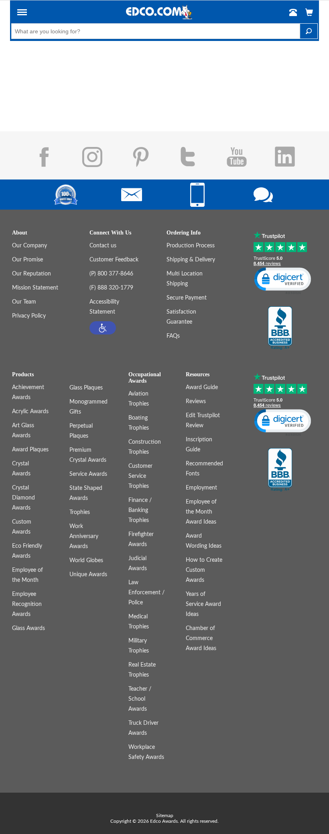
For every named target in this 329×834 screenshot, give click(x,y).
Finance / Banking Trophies (140, 510)
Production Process (191, 246)
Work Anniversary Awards (83, 536)
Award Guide (202, 387)
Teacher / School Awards (139, 699)
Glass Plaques (86, 388)
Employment (201, 488)
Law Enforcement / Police (146, 593)
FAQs (173, 336)
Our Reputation (31, 274)
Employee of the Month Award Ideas (201, 512)
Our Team (24, 302)
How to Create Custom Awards (204, 570)
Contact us (102, 246)
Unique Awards (88, 574)
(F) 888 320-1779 (111, 288)
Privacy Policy (29, 316)
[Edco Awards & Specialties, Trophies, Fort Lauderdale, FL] (280, 328)
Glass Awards (28, 628)
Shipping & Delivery (191, 260)
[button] (22, 13)
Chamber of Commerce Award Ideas (201, 638)
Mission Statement (35, 288)
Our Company (29, 246)
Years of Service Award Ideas (203, 604)
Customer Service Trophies (140, 476)
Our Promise (27, 260)
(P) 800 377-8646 (111, 274)
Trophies (79, 512)
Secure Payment (187, 298)
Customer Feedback (113, 260)
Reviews (196, 401)
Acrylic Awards (30, 411)
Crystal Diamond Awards (23, 498)
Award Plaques (30, 450)
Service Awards (88, 474)
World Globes (86, 560)
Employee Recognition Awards (27, 604)
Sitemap (164, 815)
